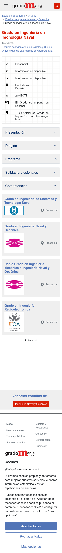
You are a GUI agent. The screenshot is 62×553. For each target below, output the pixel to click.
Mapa (9, 424)
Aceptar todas (31, 526)
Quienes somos (15, 430)
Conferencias (43, 440)
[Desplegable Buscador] (57, 6)
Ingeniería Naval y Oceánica (31, 404)
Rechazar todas (31, 536)
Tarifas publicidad (16, 436)
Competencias (16, 185)
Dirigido (11, 145)
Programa (12, 158)
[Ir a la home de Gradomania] (27, 5)
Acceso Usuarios (16, 442)
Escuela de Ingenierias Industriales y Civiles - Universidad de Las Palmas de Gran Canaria (27, 48)
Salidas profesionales (21, 172)
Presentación (15, 132)
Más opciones (31, 546)
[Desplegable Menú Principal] (6, 5)
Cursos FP (41, 433)
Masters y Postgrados (41, 425)
